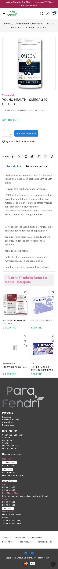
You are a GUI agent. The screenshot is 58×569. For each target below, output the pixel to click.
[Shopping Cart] (54, 14)
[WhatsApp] (38, 156)
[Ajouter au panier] (25, 302)
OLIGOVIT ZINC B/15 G (41, 320)
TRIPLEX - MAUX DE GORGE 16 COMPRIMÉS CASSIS (42, 369)
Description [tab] (14, 166)
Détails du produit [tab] (36, 166)
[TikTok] (32, 156)
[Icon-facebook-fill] (25, 553)
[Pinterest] (45, 156)
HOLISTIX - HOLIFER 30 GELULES (14, 322)
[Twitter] (19, 156)
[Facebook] (12, 156)
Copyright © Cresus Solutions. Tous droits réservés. (29, 558)
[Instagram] (25, 156)
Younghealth (8, 95)
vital (32, 363)
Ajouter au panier (26, 133)
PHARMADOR (9, 363)
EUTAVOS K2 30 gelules (15, 367)
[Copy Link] (52, 156)
